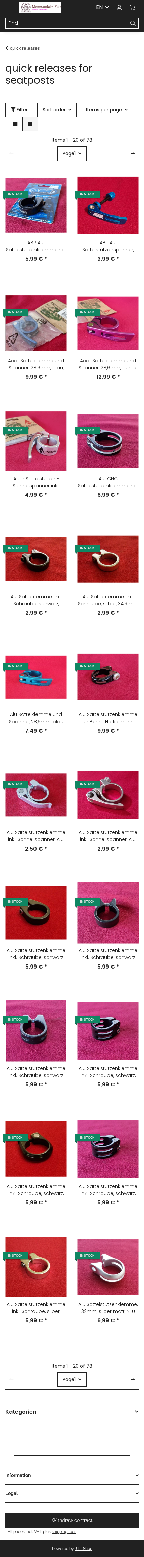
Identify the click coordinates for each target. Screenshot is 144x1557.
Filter (21, 109)
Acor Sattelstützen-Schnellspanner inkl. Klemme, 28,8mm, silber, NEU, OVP (36, 482)
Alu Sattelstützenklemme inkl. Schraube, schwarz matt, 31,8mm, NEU (36, 954)
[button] (119, 7)
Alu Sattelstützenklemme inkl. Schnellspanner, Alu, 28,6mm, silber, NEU (36, 836)
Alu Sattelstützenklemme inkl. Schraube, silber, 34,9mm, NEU (36, 1308)
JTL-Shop (83, 1548)
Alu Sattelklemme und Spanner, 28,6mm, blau (36, 718)
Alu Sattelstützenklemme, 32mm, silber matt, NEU (108, 1308)
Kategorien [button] (20, 1412)
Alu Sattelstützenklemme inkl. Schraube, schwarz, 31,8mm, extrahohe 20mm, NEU (108, 1072)
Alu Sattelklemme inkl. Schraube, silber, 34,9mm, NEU (108, 600)
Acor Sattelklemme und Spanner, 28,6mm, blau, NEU (36, 364)
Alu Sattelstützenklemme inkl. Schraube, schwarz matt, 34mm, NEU (36, 1072)
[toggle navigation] (8, 4)
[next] (133, 154)
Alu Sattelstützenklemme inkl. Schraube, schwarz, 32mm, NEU (36, 1190)
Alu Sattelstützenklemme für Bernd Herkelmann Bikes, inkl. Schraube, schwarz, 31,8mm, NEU (108, 718)
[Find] (133, 23)
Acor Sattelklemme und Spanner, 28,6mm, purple (108, 364)
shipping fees (64, 1531)
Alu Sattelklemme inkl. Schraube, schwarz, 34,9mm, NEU (36, 600)
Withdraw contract (72, 1520)
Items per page (104, 109)
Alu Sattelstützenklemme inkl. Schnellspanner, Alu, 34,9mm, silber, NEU (108, 836)
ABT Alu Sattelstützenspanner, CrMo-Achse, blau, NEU (108, 246)
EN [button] (99, 7)
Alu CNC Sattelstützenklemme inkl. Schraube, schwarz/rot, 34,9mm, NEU (108, 482)
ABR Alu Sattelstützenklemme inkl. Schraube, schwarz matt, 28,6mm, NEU (36, 246)
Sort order (54, 109)
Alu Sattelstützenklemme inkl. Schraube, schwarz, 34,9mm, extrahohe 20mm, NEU (108, 1190)
